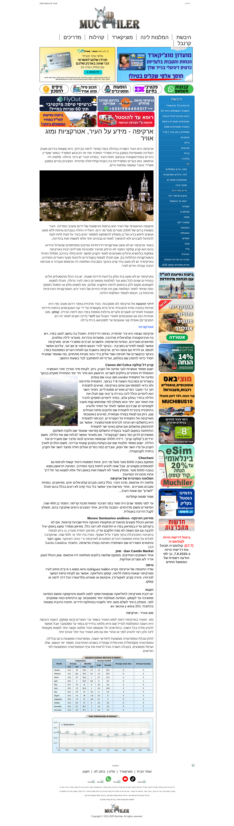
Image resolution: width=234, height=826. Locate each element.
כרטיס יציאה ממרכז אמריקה (117, 795)
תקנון (86, 771)
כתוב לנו (99, 771)
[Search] (162, 3)
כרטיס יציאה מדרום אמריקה (139, 795)
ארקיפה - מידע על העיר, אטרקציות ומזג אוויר (99, 135)
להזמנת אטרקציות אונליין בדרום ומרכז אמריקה (117, 799)
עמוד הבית (144, 771)
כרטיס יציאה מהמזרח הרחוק (95, 795)
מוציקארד (126, 771)
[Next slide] (189, 561)
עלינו (112, 771)
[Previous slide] (164, 561)
